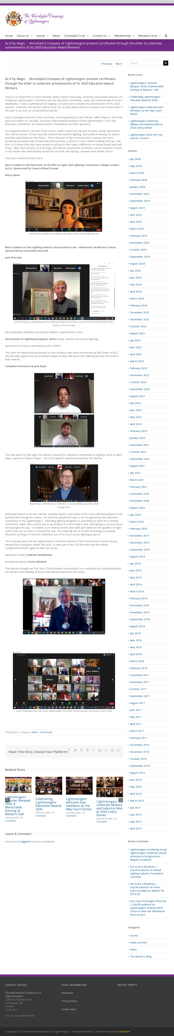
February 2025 (138, 235)
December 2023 (139, 312)
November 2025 (139, 193)
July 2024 (135, 270)
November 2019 (139, 542)
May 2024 (136, 284)
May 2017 (136, 717)
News (34, 732)
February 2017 (138, 737)
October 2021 (138, 452)
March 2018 (137, 661)
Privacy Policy (69, 1001)
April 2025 (136, 221)
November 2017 (139, 682)
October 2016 (138, 758)
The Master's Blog (141, 956)
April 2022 (136, 424)
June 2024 (136, 277)
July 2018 (135, 633)
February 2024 (138, 305)
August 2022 (137, 396)
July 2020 (135, 514)
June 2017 (136, 710)
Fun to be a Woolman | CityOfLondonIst (143, 868)
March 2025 (137, 228)
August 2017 (137, 703)
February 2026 (138, 180)
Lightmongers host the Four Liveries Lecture (146, 136)
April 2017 (136, 724)
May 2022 (136, 417)
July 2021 (135, 472)
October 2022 (138, 382)
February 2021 (138, 486)
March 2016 (137, 800)
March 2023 (137, 361)
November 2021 (139, 445)
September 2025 (140, 200)
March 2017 (137, 731)
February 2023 (138, 368)
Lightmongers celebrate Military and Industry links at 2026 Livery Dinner (109, 808)
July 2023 (135, 340)
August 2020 (137, 507)
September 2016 (140, 765)
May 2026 (136, 166)
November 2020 (139, 500)
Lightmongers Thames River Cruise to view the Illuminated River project (147, 911)
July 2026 (135, 159)
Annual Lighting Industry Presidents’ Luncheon (147, 873)
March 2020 (137, 521)
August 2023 (137, 333)
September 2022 (140, 389)
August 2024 (137, 263)
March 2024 (137, 298)
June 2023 (136, 347)
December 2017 (139, 675)
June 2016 (136, 779)
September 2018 (140, 619)
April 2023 (136, 354)
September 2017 (140, 696)
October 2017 (138, 689)
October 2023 (138, 326)
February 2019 (138, 598)
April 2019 (136, 584)
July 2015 (135, 807)
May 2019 (136, 577)
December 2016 (139, 744)
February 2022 (138, 431)
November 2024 (139, 242)
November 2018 (139, 612)
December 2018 (139, 605)
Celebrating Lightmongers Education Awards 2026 (49, 804)
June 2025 (136, 214)
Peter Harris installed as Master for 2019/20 (147, 890)
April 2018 (136, 654)
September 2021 (140, 459)
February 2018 (138, 668)
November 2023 (139, 319)
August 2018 (137, 626)
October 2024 (138, 249)
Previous (107, 63)
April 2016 (136, 793)
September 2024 (140, 256)
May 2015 (136, 821)
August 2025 (137, 207)
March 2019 (137, 591)
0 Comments (46, 732)
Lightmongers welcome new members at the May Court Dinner (79, 804)
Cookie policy (68, 1009)
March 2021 (137, 479)
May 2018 (136, 647)
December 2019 (139, 535)
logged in (26, 841)
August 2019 (137, 556)
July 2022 (135, 403)
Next (118, 63)
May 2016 (136, 786)
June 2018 (136, 640)
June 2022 (136, 410)
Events (134, 935)
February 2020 (138, 528)
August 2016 (137, 772)
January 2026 (137, 186)
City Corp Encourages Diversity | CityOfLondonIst (148, 902)
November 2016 (139, 751)
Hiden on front (138, 942)
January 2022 (137, 438)
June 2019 (136, 570)
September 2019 (140, 549)
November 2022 (139, 375)
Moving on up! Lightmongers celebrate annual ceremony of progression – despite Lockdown (148, 854)
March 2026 (137, 173)
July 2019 (135, 563)
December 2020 (139, 493)
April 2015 (136, 828)
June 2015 (136, 814)
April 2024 (136, 291)
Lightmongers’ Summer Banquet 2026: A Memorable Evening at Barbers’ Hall (18, 805)
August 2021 (137, 465)
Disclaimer (67, 992)
